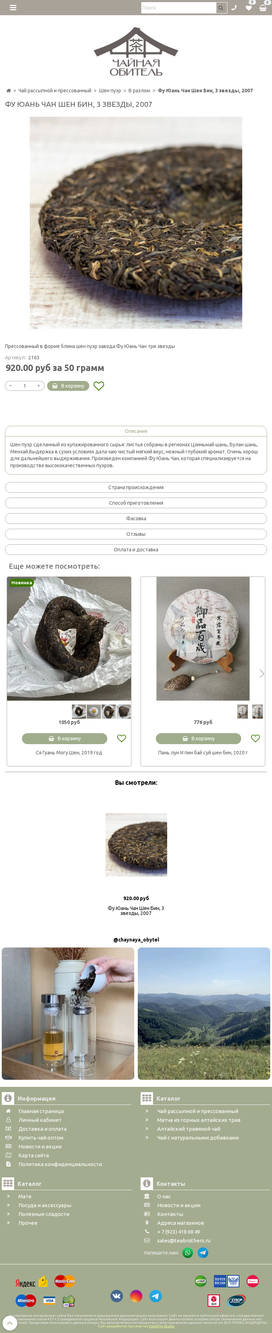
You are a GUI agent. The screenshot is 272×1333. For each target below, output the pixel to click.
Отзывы (136, 534)
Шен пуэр (110, 90)
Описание (136, 431)
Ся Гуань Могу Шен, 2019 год (69, 752)
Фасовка (136, 518)
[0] (248, 7)
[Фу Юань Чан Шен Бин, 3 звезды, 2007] (136, 223)
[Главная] (8, 90)
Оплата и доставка (136, 549)
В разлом (139, 90)
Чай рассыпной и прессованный (54, 90)
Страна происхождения (136, 487)
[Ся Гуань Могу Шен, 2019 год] (69, 639)
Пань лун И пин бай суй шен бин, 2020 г (203, 752)
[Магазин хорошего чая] (136, 49)
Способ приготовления (136, 503)
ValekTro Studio (162, 1326)
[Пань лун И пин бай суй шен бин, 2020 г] (203, 639)
